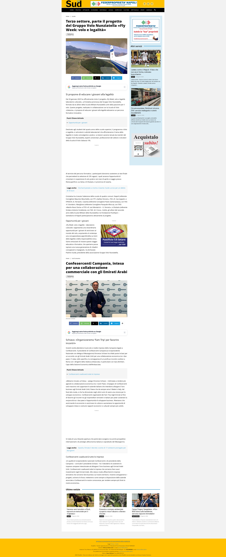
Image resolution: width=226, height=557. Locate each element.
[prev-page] (132, 128)
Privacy (112, 544)
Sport (133, 77)
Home (67, 16)
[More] (122, 323)
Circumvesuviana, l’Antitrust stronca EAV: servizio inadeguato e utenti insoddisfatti (145, 110)
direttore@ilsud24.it (123, 547)
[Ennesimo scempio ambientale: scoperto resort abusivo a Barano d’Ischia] (113, 500)
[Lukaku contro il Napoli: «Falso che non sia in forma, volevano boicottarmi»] (146, 58)
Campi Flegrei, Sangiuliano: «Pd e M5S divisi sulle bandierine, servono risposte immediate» (144, 511)
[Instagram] (148, 4)
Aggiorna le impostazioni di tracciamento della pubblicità (113, 541)
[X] (152, 4)
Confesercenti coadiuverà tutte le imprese (84, 374)
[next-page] (134, 128)
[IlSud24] (76, 3)
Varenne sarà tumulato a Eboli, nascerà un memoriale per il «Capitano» (78, 511)
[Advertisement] (96, 158)
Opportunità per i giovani (78, 123)
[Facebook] (144, 4)
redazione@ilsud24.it (141, 549)
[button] (155, 10)
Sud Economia (76, 258)
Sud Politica (136, 516)
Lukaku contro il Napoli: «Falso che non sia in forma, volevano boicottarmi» (144, 72)
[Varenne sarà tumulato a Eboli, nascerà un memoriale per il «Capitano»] (80, 500)
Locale (73, 16)
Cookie (116, 544)
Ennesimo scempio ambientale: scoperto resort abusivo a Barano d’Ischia (112, 511)
